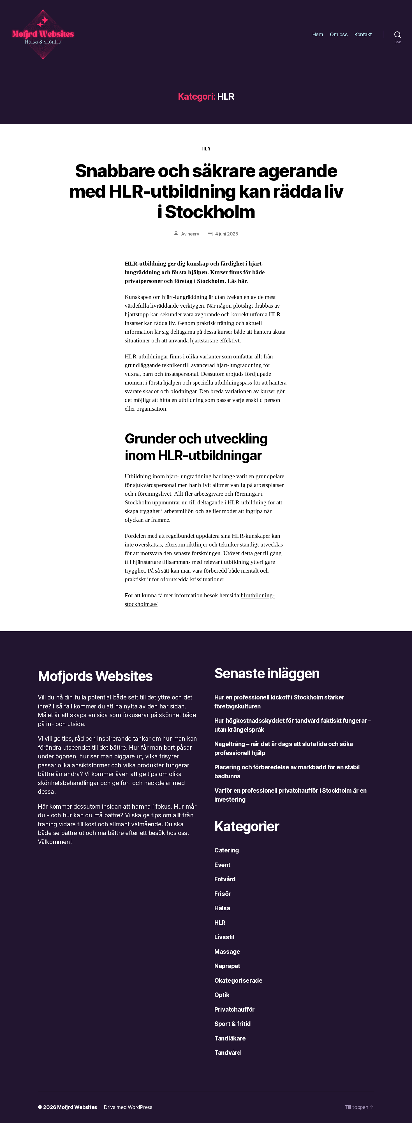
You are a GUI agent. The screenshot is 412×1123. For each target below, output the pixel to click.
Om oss (339, 34)
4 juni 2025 (226, 234)
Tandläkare (230, 1038)
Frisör (222, 893)
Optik (222, 994)
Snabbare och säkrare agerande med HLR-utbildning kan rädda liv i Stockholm (206, 191)
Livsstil (224, 937)
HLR (206, 149)
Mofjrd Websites (77, 1107)
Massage (227, 951)
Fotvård (225, 879)
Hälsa (222, 908)
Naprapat (227, 965)
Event (222, 864)
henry (193, 234)
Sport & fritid (232, 1023)
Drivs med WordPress (128, 1107)
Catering (226, 850)
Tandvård (227, 1052)
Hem (318, 34)
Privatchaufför (234, 1009)
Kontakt (363, 34)
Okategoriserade (238, 980)
